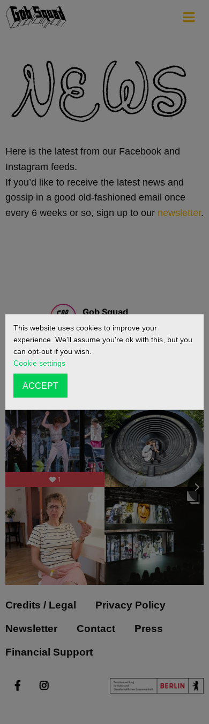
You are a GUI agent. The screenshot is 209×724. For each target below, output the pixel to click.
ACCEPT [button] (40, 385)
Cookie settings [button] (39, 363)
